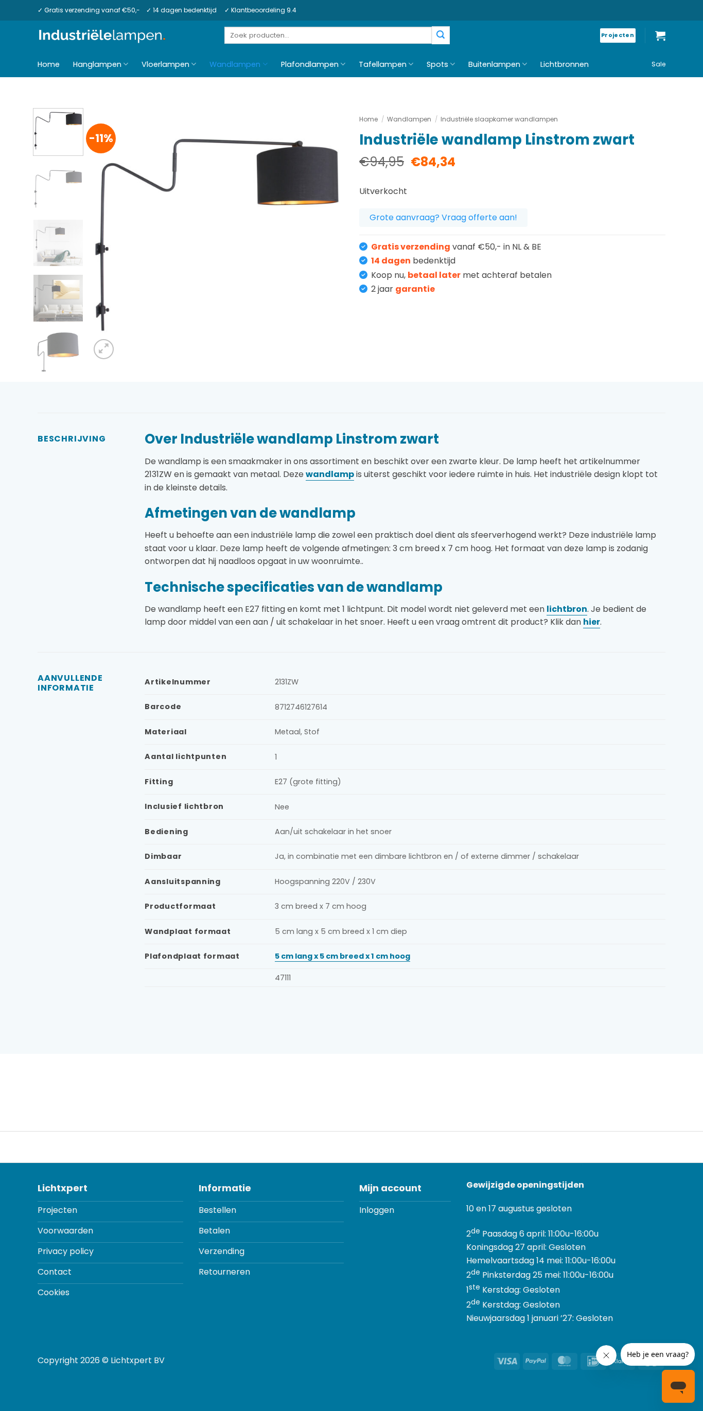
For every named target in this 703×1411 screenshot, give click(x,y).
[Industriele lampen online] (102, 36)
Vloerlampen (165, 64)
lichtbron (567, 609)
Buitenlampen (494, 64)
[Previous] (108, 234)
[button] (660, 35)
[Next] (326, 234)
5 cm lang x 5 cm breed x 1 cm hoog (342, 956)
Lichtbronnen (564, 64)
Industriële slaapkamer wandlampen (499, 119)
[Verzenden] (440, 35)
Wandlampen (234, 64)
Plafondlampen (310, 64)
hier (591, 622)
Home (49, 64)
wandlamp (330, 474)
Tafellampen (383, 64)
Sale (658, 64)
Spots (437, 64)
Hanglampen (97, 64)
